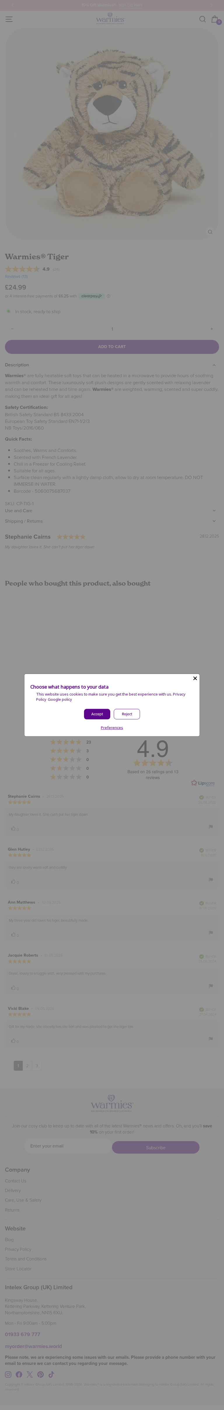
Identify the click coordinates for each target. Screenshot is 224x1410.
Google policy (60, 699)
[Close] (195, 678)
